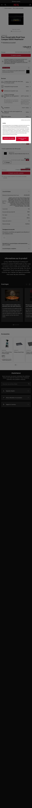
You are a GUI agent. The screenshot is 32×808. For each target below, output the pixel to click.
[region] (16, 130)
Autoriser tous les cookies (22, 139)
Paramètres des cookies (9, 138)
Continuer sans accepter (25, 119)
